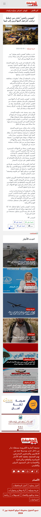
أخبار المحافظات (20, 485)
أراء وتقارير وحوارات (17, 490)
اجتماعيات (34, 500)
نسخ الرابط (12, 226)
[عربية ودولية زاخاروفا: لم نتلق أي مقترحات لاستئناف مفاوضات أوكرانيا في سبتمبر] (20, 280)
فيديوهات (16, 495)
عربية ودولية (31, 49)
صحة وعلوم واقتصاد (30, 495)
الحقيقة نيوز (9, 510)
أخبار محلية (34, 485)
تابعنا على (30, 222)
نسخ (31, 226)
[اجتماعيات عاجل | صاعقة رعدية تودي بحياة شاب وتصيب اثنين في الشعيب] (20, 330)
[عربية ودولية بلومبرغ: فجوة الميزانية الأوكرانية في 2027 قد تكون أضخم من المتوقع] (20, 255)
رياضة (6, 495)
